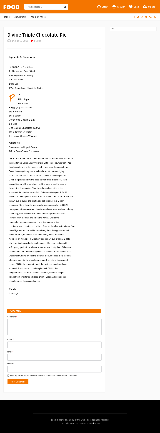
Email (10, 351)
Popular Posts (38, 17)
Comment (12, 316)
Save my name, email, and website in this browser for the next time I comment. (44, 376)
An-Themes (94, 423)
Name (10, 339)
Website (10, 364)
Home (6, 17)
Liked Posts (20, 17)
